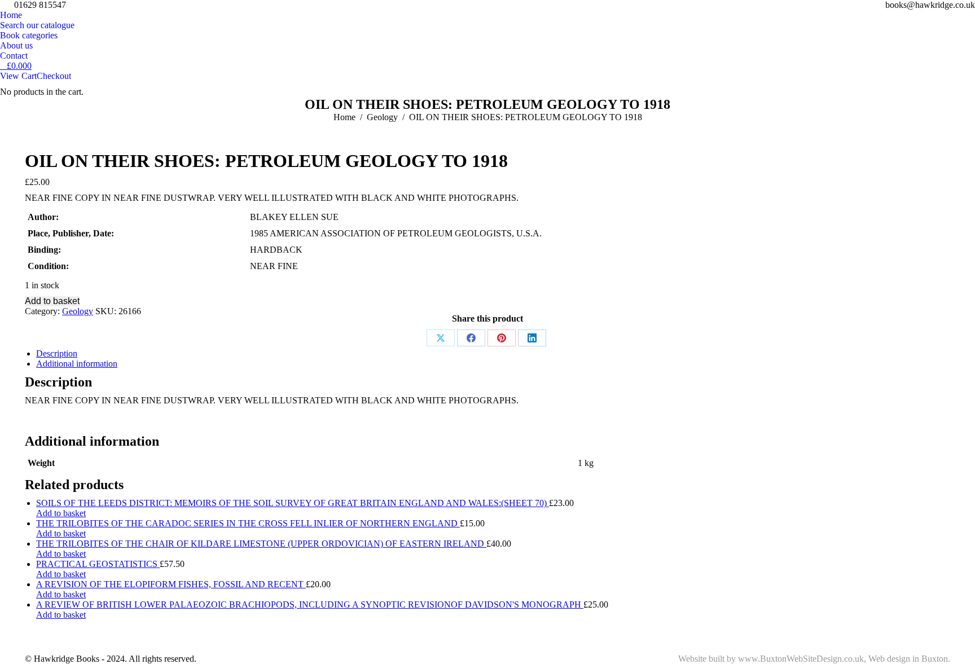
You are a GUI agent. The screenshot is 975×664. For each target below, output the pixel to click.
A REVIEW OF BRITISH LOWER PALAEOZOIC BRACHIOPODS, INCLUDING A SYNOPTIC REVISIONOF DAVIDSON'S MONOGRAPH (309, 604)
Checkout (54, 76)
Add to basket (52, 301)
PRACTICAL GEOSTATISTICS (98, 564)
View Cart (18, 76)
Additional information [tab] (76, 363)
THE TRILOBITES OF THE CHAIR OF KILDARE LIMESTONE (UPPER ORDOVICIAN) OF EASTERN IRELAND (261, 543)
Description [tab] (56, 353)
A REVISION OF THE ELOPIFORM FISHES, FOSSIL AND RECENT (171, 584)
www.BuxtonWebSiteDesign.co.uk (801, 658)
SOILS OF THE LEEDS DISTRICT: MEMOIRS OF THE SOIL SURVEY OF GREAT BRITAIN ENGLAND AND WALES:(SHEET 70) (292, 503)
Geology (77, 311)
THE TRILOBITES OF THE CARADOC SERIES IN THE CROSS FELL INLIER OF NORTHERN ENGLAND (248, 523)
